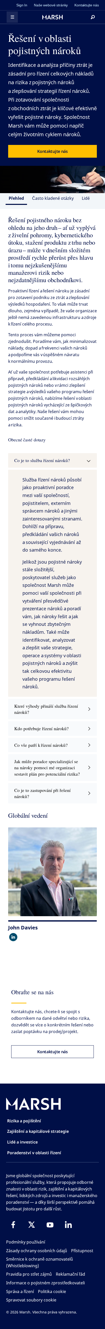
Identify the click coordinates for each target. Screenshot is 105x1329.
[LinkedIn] (68, 1225)
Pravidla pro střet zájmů (29, 1274)
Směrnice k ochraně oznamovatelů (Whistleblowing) (39, 1262)
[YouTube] (50, 1225)
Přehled (16, 198)
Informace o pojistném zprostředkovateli (45, 1283)
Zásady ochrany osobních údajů (36, 1250)
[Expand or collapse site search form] (92, 17)
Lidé (86, 198)
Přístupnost (82, 1250)
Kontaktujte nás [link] (86, 5)
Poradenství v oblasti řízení (34, 1153)
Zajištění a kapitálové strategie (38, 1131)
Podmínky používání (25, 1242)
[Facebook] (13, 1225)
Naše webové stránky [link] (51, 5)
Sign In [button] (21, 5)
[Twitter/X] (31, 1225)
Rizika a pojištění (24, 1121)
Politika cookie (52, 1291)
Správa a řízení (20, 1291)
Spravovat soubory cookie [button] (31, 1300)
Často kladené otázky (53, 198)
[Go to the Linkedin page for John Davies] (13, 937)
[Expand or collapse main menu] (12, 17)
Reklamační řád (70, 1274)
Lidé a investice (22, 1142)
